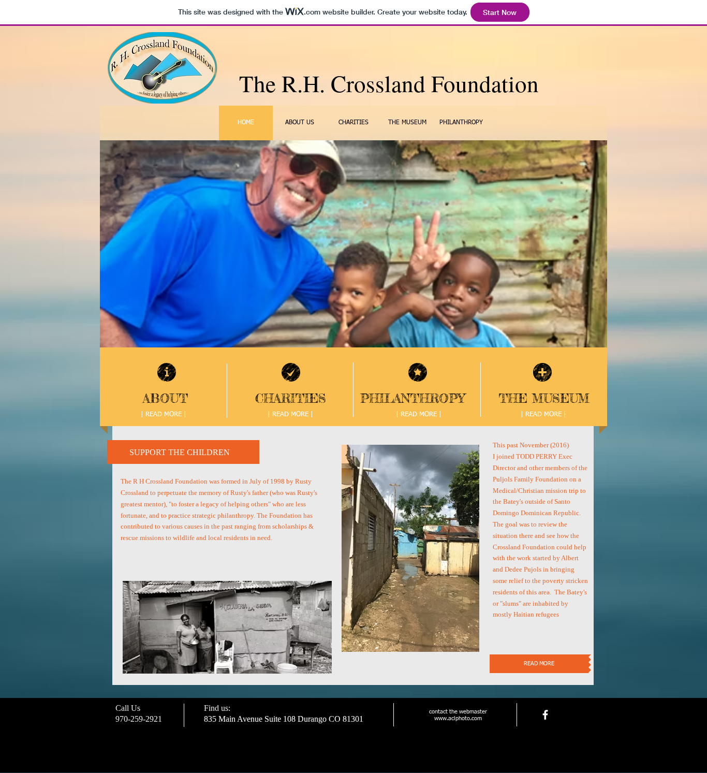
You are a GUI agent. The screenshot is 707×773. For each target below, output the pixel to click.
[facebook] (545, 714)
